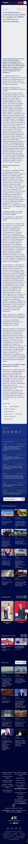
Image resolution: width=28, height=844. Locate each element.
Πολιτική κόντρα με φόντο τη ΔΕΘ (6, 701)
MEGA (5, 406)
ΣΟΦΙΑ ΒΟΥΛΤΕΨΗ (8, 419)
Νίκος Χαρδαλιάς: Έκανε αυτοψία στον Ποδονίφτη (7, 583)
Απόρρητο (26, 841)
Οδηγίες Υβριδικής (20, 836)
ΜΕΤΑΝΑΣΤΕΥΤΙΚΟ (8, 414)
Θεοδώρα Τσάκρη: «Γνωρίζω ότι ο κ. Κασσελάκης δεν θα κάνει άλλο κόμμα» (6, 562)
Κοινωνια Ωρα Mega (7, 623)
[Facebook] (4, 432)
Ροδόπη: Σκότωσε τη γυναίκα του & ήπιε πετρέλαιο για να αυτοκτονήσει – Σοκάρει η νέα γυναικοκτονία (13, 467)
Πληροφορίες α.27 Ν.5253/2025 (10, 834)
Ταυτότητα (22, 833)
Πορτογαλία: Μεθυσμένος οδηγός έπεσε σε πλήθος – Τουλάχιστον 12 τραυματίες (12, 493)
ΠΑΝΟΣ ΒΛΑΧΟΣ (18, 414)
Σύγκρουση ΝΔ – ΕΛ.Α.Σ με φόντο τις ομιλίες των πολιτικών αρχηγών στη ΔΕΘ (20, 723)
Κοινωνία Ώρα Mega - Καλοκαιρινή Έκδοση (20, 647)
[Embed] (20, 432)
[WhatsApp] (12, 432)
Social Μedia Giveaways (18, 837)
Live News (21, 622)
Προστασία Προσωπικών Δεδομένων (14, 831)
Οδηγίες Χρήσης (7, 833)
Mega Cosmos (7, 837)
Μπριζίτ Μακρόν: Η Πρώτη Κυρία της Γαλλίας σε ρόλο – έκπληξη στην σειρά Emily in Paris (6, 544)
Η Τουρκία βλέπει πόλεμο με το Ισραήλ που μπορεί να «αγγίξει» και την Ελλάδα (20, 680)
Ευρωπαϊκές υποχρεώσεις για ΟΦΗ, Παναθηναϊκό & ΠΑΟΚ (11, 501)
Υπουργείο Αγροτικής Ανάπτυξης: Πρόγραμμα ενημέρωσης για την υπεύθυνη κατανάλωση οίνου (20, 524)
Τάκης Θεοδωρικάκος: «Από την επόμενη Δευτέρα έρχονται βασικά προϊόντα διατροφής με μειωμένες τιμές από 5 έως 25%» (20, 704)
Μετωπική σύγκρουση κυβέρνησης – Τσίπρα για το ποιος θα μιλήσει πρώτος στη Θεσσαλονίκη (20, 743)
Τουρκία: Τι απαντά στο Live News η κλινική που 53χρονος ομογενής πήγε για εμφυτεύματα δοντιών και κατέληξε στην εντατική (13, 448)
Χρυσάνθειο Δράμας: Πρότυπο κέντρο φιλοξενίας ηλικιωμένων (20, 542)
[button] (25, 2)
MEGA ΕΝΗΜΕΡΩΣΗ (14, 406)
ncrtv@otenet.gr (22, 803)
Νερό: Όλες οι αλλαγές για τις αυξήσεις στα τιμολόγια (7, 522)
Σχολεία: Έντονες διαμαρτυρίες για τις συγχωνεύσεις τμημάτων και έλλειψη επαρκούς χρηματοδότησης (20, 564)
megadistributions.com (14, 839)
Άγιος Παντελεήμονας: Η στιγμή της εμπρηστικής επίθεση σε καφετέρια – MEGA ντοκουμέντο (13, 458)
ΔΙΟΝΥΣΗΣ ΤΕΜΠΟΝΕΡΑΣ (9, 409)
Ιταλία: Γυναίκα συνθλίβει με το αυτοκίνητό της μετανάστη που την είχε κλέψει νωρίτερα (20, 583)
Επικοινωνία (23, 834)
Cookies (15, 833)
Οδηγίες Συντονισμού (9, 836)
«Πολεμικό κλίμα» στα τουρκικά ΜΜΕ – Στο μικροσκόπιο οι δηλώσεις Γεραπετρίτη (7, 723)
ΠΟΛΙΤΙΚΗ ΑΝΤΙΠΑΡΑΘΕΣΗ (10, 416)
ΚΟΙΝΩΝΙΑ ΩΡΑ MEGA (9, 411)
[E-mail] (16, 432)
